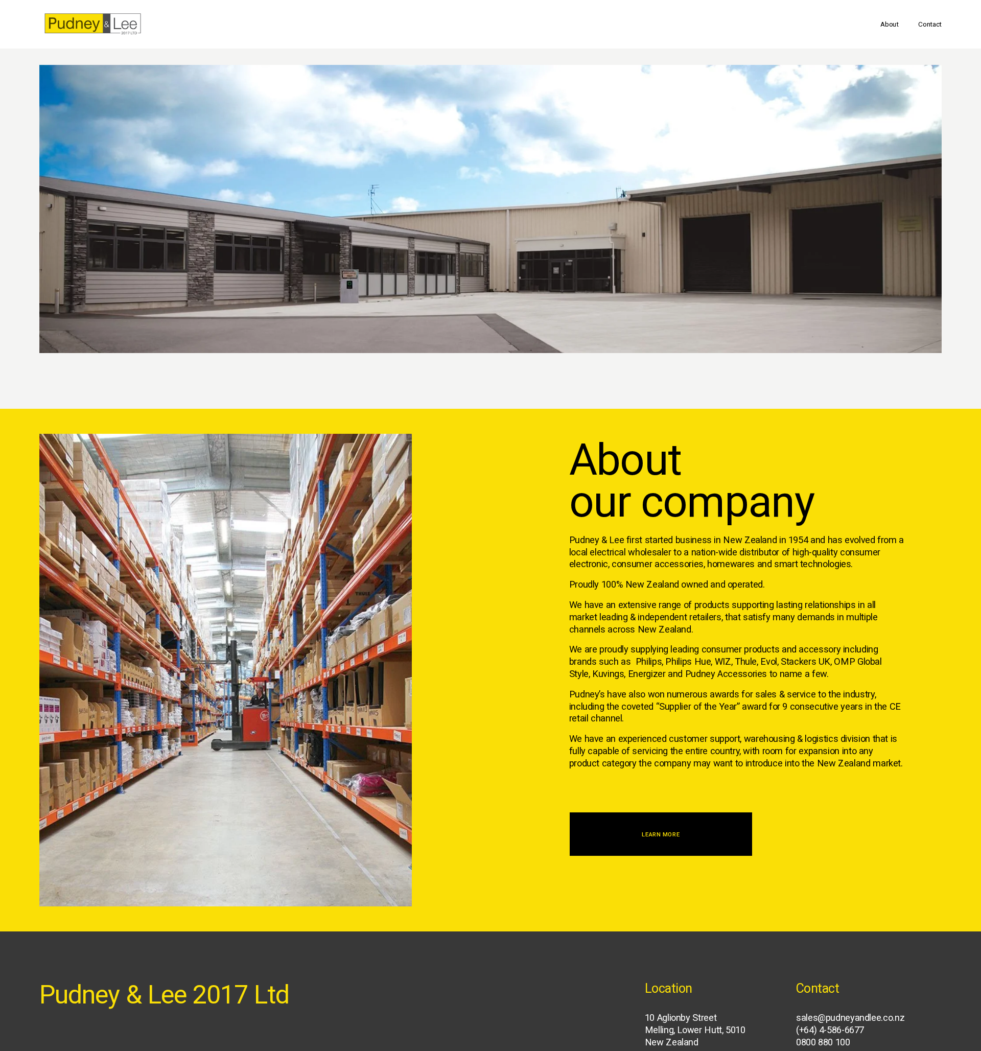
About (889, 24)
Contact (930, 24)
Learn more (661, 834)
